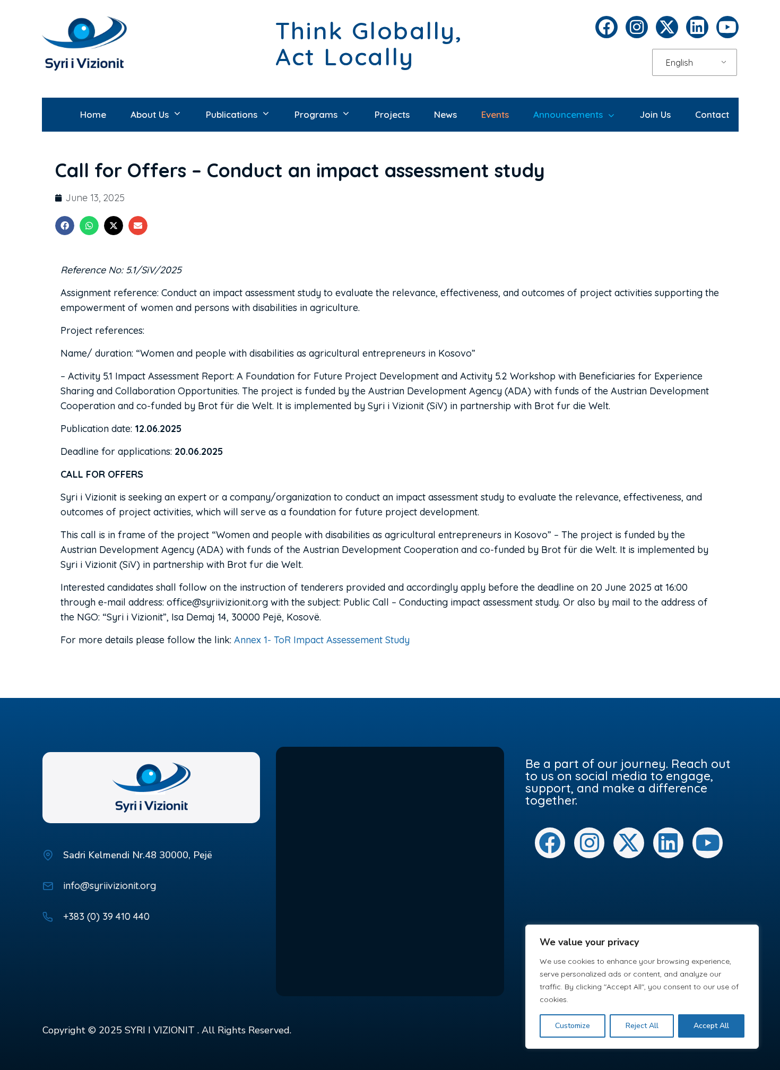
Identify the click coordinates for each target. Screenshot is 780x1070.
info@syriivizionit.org (109, 885)
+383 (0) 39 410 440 (106, 916)
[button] (64, 225)
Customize (572, 1026)
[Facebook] (606, 27)
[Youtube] (727, 27)
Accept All (711, 1026)
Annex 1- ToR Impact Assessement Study (322, 640)
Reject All (642, 1026)
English (679, 62)
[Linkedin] (697, 27)
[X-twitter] (667, 27)
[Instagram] (637, 27)
